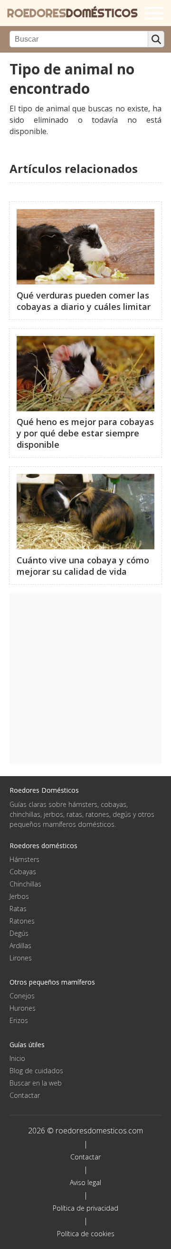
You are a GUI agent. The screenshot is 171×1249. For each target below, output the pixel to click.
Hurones (23, 1008)
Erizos (19, 1020)
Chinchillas (25, 883)
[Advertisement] (85, 679)
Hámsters (24, 859)
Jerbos (19, 896)
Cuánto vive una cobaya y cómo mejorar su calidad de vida (83, 565)
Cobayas (23, 871)
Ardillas (20, 945)
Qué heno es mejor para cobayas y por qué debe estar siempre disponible (85, 433)
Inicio (17, 1058)
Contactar (25, 1095)
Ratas (18, 908)
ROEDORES (72, 13)
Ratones (22, 920)
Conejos (22, 995)
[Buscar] (156, 39)
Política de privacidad (85, 1208)
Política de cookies (85, 1233)
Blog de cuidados (36, 1070)
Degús (19, 933)
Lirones (21, 957)
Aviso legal (85, 1182)
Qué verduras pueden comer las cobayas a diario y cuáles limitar (84, 301)
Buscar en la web (36, 1082)
